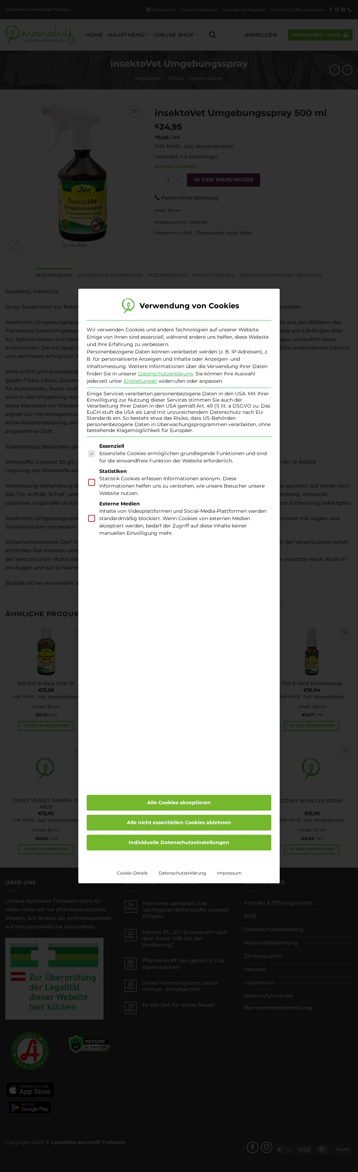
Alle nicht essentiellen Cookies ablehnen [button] (179, 822)
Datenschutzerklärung (165, 374)
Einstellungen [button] (140, 381)
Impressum (229, 873)
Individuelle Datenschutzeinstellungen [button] (179, 842)
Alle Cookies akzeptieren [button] (179, 802)
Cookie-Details (132, 873)
